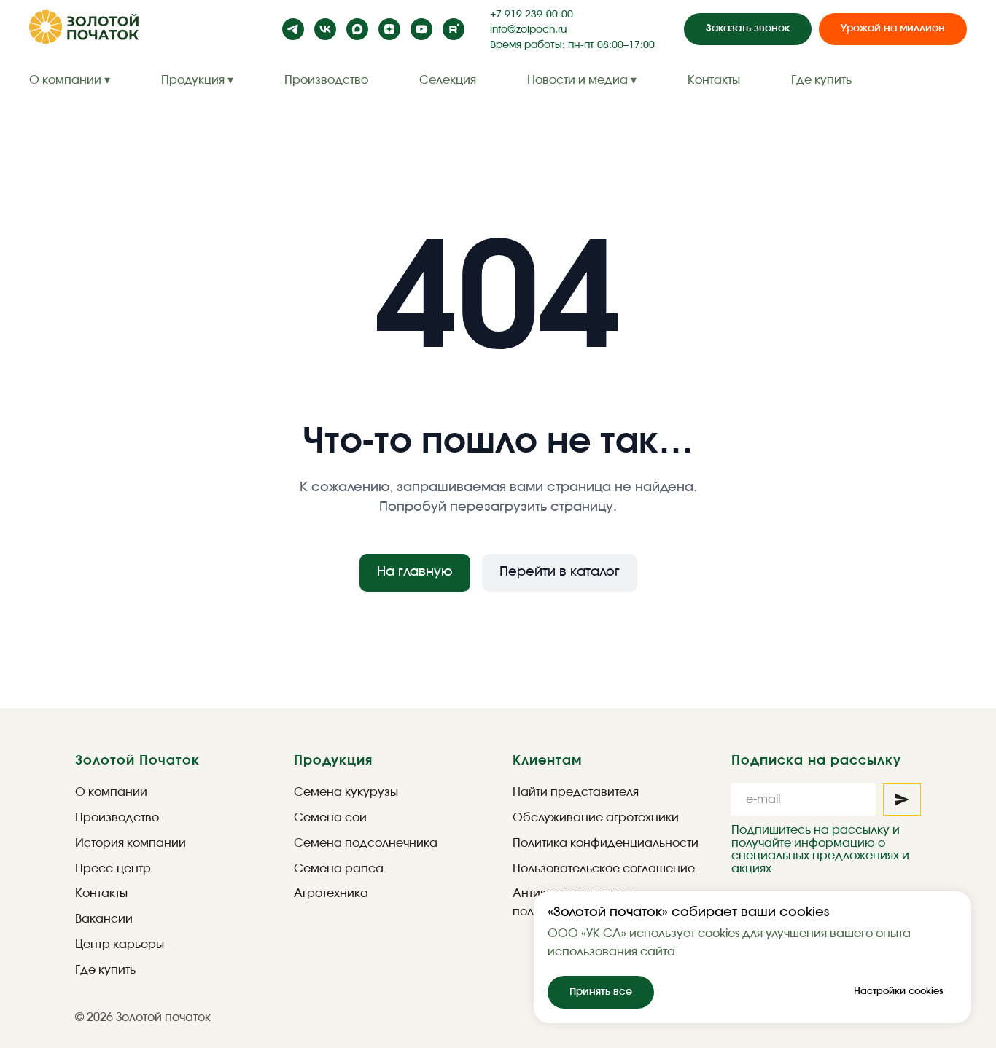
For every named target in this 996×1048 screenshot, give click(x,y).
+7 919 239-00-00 (531, 14)
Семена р (323, 869)
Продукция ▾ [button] (197, 80)
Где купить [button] (821, 80)
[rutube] (453, 29)
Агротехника (331, 893)
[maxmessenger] (357, 29)
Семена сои (330, 818)
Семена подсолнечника (365, 843)
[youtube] (421, 29)
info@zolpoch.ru (528, 30)
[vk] (325, 29)
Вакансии (104, 919)
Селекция (447, 80)
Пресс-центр (113, 869)
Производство (326, 80)
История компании (130, 843)
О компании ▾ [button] (69, 80)
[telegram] (293, 29)
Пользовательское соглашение (604, 869)
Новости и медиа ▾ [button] (582, 80)
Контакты (714, 80)
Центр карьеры (119, 944)
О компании (111, 792)
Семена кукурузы (346, 792)
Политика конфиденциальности (606, 843)
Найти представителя (576, 792)
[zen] (389, 29)
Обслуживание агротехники (596, 818)
